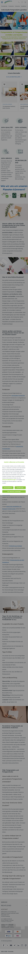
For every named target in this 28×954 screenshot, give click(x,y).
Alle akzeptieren (8, 487)
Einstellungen (20, 487)
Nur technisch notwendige (14, 491)
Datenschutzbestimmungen (9, 479)
